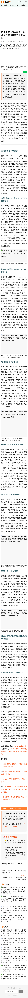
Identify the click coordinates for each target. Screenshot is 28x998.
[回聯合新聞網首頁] (2, 2)
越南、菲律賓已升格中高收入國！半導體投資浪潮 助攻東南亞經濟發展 (20, 908)
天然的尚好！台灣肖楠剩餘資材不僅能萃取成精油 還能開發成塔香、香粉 (20, 949)
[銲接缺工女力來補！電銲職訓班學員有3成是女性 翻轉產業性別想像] (6, 890)
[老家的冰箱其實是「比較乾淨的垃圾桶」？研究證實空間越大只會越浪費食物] (6, 941)
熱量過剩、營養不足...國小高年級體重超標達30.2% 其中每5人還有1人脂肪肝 (20, 898)
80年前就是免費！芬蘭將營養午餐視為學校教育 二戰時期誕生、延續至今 (20, 967)
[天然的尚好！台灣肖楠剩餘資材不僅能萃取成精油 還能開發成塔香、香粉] (6, 950)
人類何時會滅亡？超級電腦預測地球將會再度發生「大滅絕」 (15, 855)
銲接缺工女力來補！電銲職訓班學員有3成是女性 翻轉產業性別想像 (20, 889)
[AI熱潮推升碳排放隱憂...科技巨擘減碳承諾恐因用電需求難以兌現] (6, 918)
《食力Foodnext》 (20, 746)
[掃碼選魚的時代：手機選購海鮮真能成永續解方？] (6, 977)
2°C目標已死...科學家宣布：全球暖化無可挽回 (15, 849)
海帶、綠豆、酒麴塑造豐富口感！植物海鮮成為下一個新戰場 (14, 751)
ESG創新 (22, 5)
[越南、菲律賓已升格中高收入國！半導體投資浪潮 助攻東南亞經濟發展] (6, 909)
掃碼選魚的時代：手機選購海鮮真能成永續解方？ (20, 976)
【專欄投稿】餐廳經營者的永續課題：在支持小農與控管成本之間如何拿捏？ (20, 931)
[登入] (23, 2)
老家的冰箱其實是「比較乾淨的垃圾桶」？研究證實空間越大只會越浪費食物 (20, 940)
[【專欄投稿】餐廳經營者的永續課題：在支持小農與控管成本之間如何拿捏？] (6, 932)
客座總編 (4, 5)
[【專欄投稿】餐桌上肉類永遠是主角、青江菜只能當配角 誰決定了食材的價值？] (6, 959)
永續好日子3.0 (13, 5)
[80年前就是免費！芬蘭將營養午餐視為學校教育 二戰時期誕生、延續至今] (6, 968)
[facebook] (18, 2)
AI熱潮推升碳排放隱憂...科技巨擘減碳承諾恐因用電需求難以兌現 (20, 917)
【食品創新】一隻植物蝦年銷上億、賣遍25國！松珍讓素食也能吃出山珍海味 (14, 789)
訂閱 (21, 991)
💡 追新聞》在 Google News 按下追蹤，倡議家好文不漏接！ (15, 842)
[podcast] (21, 2)
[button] (26, 2)
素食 (4, 864)
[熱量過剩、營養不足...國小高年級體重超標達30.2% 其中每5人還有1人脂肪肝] (6, 899)
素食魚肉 (11, 864)
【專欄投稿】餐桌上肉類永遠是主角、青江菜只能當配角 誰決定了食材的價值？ (20, 958)
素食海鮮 (20, 864)
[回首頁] (6, 2)
